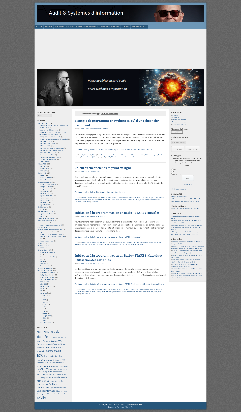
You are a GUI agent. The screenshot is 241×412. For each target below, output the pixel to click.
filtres (62, 363)
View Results (188, 184)
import (96, 157)
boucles (117, 242)
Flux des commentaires (179, 122)
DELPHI (45, 302)
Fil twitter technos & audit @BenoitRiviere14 (186, 199)
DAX (44, 300)
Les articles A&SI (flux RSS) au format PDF (186, 201)
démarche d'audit (52, 350)
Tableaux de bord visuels (48, 159)
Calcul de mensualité (127, 155)
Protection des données (47, 277)
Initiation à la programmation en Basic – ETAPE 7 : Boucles (117, 213)
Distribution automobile (48, 257)
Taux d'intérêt (86, 202)
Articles (42, 175)
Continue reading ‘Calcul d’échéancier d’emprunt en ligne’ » (100, 192)
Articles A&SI (42, 164)
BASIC (84, 242)
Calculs (153, 289)
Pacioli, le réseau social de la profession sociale (187, 275)
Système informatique (45, 270)
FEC (63, 360)
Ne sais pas (177, 174)
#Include (113, 289)
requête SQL (43, 380)
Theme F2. (129, 407)
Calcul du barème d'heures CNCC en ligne (185, 208)
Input (103, 292)
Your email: (175, 140)
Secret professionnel (46, 241)
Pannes (42, 216)
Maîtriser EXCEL (45, 146)
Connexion (175, 117)
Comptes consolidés (46, 189)
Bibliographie (42, 173)
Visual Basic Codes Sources (181, 278)
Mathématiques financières (110, 244)
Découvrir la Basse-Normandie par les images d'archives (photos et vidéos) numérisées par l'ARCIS (186, 227)
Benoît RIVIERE (84, 128)
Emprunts (91, 199)
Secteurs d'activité (44, 250)
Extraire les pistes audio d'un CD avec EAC (54, 139)
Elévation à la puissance (88, 292)
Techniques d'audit (44, 282)
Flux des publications (179, 120)
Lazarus (45, 304)
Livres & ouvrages (46, 177)
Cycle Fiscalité (44, 193)
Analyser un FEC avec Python (49, 130)
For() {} (97, 199)
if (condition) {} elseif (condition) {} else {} (115, 199)
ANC (51, 337)
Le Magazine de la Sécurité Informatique (185, 264)
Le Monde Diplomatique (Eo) (181, 266)
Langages (43, 293)
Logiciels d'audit (45, 322)
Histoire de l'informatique (46, 220)
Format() (99, 244)
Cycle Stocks (44, 202)
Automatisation (105, 155)
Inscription (175, 115)
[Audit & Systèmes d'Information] (120, 21)
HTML (101, 199)
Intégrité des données (47, 275)
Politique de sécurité (55, 372)
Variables (77, 294)
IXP (41, 291)
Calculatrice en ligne (147, 197)
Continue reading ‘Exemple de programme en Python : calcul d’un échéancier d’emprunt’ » (113, 149)
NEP (41, 239)
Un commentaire (130, 157)
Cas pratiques (91, 242)
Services (43, 264)
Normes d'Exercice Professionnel (57, 369)
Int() (100, 157)
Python (94, 155)
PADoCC (39, 372)
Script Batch (47, 316)
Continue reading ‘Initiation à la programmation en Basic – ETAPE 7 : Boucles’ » (108, 237)
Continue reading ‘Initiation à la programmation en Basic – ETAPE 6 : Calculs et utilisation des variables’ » (119, 284)
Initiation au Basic (100, 242)
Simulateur (78, 202)
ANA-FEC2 (43, 284)
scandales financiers (154, 199)
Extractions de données (47, 273)
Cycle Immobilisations (47, 198)
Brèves (84, 197)
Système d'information (45, 268)
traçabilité (63, 394)
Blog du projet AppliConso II (181, 196)
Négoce (42, 261)
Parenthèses (146, 292)
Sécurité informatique (47, 279)
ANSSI (55, 337)
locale (103, 157)
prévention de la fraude (55, 377)
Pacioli (42, 248)
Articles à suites (43, 123)
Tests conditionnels (53, 394)
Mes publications (43, 223)
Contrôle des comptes (45, 182)
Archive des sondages (179, 189)
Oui (174, 170)
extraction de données (53, 360)
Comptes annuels (46, 187)
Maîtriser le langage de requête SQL (52, 148)
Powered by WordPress (116, 407)
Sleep (155, 292)
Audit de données (45, 286)
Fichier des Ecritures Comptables (48, 363)
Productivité (41, 374)
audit (59, 337)
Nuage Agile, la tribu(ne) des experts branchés (187, 273)
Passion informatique (110, 27)
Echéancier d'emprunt (151, 155)
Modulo (108, 157)
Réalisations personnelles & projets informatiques (76, 27)
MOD (123, 292)
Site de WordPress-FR (179, 124)
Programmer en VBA (46, 155)
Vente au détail (45, 266)
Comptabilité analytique (48, 184)
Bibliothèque (134, 289)
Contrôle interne (43, 207)
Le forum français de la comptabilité (184, 262)
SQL (44, 318)
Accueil (39, 27)
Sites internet (44, 180)
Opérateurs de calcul (136, 292)
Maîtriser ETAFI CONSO (47, 143)
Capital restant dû (159, 197)
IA (51, 366)
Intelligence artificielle (60, 366)
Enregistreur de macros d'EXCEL (50, 137)
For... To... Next (92, 244)
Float (82, 157)
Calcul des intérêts (139, 155)
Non (174, 172)
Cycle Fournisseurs (46, 196)
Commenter (94, 202)
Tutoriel (128, 244)
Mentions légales (139, 27)
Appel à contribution (46, 214)
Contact (125, 27)
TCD (46, 394)
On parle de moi (43, 227)
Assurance (104, 197)
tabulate (121, 157)
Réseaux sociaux (43, 245)
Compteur (158, 242)
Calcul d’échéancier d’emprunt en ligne (103, 168)
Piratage (44, 372)
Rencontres (41, 243)
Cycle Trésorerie (86, 155)
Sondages (43, 171)
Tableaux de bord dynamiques (50, 157)
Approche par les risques (48, 232)
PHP (146, 199)
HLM (41, 259)
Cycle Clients (44, 191)
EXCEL (42, 288)
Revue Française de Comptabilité (51, 225)
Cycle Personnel (45, 200)
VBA (132, 244)
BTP (41, 254)
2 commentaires (85, 294)
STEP (123, 244)
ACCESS (40, 332)
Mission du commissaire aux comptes (52, 236)
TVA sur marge (45, 162)
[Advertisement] (120, 50)
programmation (49, 374)
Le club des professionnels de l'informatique (186, 260)
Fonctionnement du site (45, 211)
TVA (38, 398)
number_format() (139, 199)
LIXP (44, 307)
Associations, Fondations (48, 252)
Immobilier (131, 199)
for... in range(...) (89, 157)
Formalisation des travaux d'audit (51, 234)
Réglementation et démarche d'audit (50, 230)
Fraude (42, 209)
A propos (48, 27)
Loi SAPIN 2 (41, 369)
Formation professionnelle (46, 218)
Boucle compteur (115, 155)
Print (112, 157)
